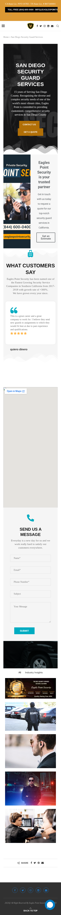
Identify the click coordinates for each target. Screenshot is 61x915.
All (19, 672)
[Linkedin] (48, 26)
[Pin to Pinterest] (39, 863)
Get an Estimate (46, 237)
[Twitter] (41, 26)
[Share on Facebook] (31, 863)
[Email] (52, 26)
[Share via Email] (42, 863)
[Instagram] (45, 26)
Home (6, 37)
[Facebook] (37, 26)
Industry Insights (34, 672)
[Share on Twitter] (35, 863)
